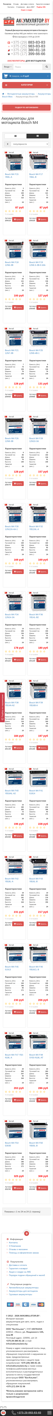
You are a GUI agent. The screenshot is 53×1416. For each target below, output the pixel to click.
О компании (20, 7)
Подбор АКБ (41, 7)
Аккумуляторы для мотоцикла (23, 1291)
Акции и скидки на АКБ (20, 1272)
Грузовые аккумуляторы (20, 1294)
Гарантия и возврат (43, 4)
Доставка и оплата (27, 4)
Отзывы (16, 4)
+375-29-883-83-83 (29, 1412)
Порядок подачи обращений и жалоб (27, 1275)
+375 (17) (28, 54)
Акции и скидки (26, 10)
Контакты (11, 7)
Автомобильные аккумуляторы (24, 1287)
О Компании (15, 1246)
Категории (27, 85)
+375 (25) (28, 46)
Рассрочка (7, 4)
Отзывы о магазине (18, 1249)
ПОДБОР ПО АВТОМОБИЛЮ (26, 107)
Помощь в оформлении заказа (24, 1253)
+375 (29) (28, 42)
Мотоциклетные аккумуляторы (21, 94)
